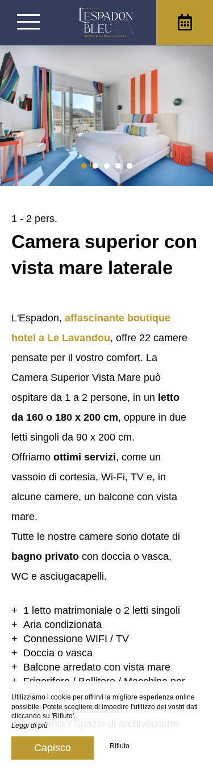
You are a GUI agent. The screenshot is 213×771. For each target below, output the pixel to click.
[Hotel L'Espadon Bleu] (107, 22)
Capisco (52, 747)
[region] (106, 478)
